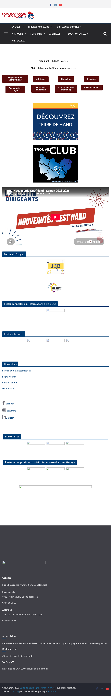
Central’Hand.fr (9, 382)
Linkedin (10, 417)
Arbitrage (54, 33)
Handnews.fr (8, 388)
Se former (36, 33)
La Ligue (16, 26)
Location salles (77, 33)
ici (106, 643)
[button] (22, 27)
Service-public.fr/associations (16, 370)
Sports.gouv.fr (9, 376)
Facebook (9, 403)
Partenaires (18, 40)
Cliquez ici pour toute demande (17, 656)
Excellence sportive (68, 26)
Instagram (11, 410)
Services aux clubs (38, 26)
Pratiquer (17, 33)
